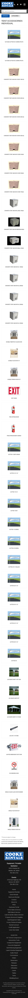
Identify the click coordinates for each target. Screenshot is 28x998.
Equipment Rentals (14, 892)
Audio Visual (14, 953)
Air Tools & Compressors (14, 937)
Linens (14, 970)
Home (14, 889)
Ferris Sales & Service (14, 910)
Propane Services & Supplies (14, 917)
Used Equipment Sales (14, 920)
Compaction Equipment (14, 942)
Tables (14, 973)
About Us (14, 902)
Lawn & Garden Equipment (14, 950)
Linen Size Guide (14, 930)
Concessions (14, 955)
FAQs (14, 904)
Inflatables (14, 968)
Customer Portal (14, 907)
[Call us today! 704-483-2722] (14, 4)
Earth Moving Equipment (14, 948)
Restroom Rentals (14, 897)
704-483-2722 (14, 873)
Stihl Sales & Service (14, 912)
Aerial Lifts (14, 935)
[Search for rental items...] (2, 11)
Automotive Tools (14, 940)
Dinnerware (14, 960)
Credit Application (14, 927)
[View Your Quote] (21, 4)
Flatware (14, 963)
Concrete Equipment (14, 945)
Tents (14, 975)
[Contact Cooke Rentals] (17, 4)
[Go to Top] (26, 996)
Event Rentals (14, 894)
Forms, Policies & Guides (14, 922)
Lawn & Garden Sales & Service (14, 915)
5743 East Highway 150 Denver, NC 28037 (14, 880)
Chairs (14, 958)
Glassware (14, 965)
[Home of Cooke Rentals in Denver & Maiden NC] (7, 4)
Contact (14, 899)
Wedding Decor (14, 978)
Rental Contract (14, 925)
